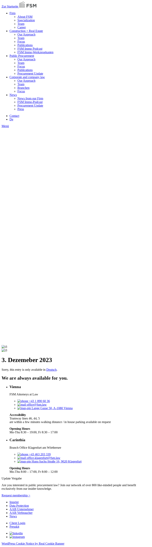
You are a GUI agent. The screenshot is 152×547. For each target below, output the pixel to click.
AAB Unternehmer (22, 509)
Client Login (17, 523)
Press (20, 109)
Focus (21, 41)
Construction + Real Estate (26, 31)
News (13, 95)
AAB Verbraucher (21, 512)
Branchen (23, 87)
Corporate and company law (27, 77)
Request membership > (16, 495)
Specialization (26, 20)
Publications (25, 45)
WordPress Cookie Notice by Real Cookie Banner (33, 543)
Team (20, 23)
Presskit (14, 526)
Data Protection (19, 505)
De (11, 119)
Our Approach (26, 34)
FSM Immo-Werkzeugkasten (35, 52)
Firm (12, 13)
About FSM (24, 16)
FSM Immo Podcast (29, 48)
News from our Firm (30, 98)
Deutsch (51, 369)
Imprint (14, 502)
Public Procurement (22, 55)
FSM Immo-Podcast (30, 102)
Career (21, 27)
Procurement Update (30, 73)
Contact (14, 115)
